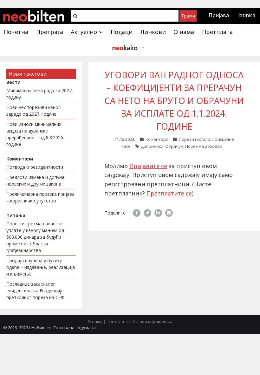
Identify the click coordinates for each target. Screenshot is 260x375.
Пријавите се (148, 166)
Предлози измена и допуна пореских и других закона (35, 180)
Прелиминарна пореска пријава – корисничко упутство (40, 197)
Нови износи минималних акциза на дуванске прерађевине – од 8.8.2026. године (35, 134)
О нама (95, 321)
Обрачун (174, 146)
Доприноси (152, 146)
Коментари (157, 139)
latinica (246, 15)
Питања (15, 215)
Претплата (118, 321)
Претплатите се (169, 193)
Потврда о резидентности (34, 167)
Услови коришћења (152, 321)
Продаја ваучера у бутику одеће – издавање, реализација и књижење (40, 267)
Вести (13, 82)
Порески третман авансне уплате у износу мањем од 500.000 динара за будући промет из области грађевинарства (35, 237)
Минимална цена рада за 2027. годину (39, 93)
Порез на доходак (203, 146)
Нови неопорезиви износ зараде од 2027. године (33, 110)
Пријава (219, 15)
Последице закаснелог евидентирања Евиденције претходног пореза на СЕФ (35, 290)
